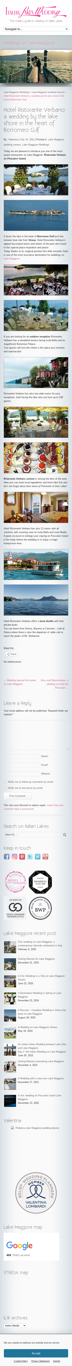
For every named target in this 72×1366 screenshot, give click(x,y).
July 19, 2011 (27, 139)
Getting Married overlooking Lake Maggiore (41, 1061)
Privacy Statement (40, 1361)
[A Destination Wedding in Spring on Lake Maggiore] (10, 998)
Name (44, 756)
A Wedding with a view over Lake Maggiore (41, 1078)
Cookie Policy (21, 1361)
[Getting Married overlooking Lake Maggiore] (10, 1066)
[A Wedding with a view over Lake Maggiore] (10, 1083)
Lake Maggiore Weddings (17, 92)
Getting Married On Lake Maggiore (36, 958)
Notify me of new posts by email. (25, 788)
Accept (36, 1353)
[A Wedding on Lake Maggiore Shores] (10, 1032)
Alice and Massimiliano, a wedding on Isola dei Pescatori (54, 684)
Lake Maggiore (11, 258)
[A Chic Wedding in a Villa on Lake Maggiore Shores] (10, 981)
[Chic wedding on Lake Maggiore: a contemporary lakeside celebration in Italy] (10, 947)
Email (44, 765)
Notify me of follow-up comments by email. (31, 781)
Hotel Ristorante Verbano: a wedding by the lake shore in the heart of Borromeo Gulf (35, 120)
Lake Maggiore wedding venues (48, 92)
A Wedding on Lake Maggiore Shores (37, 1027)
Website (45, 773)
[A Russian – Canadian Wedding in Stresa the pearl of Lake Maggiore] (10, 1015)
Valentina (13, 139)
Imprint (56, 1361)
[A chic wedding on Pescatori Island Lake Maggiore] (10, 1100)
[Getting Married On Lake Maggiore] (10, 964)
